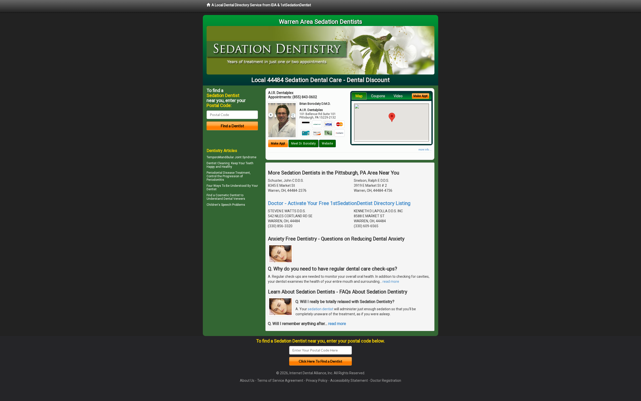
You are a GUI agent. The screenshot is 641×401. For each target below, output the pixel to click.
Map (359, 96)
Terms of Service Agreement (280, 380)
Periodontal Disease (221, 172)
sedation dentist (320, 309)
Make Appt (278, 143)
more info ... (425, 149)
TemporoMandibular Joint (224, 157)
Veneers (239, 198)
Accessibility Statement (349, 380)
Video (398, 96)
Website (327, 143)
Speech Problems (233, 204)
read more (391, 282)
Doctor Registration (386, 380)
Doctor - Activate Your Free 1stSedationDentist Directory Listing (339, 203)
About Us (247, 380)
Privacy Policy (317, 380)
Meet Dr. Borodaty (303, 143)
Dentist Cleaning (218, 163)
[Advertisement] (232, 251)
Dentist (212, 189)
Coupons (378, 96)
